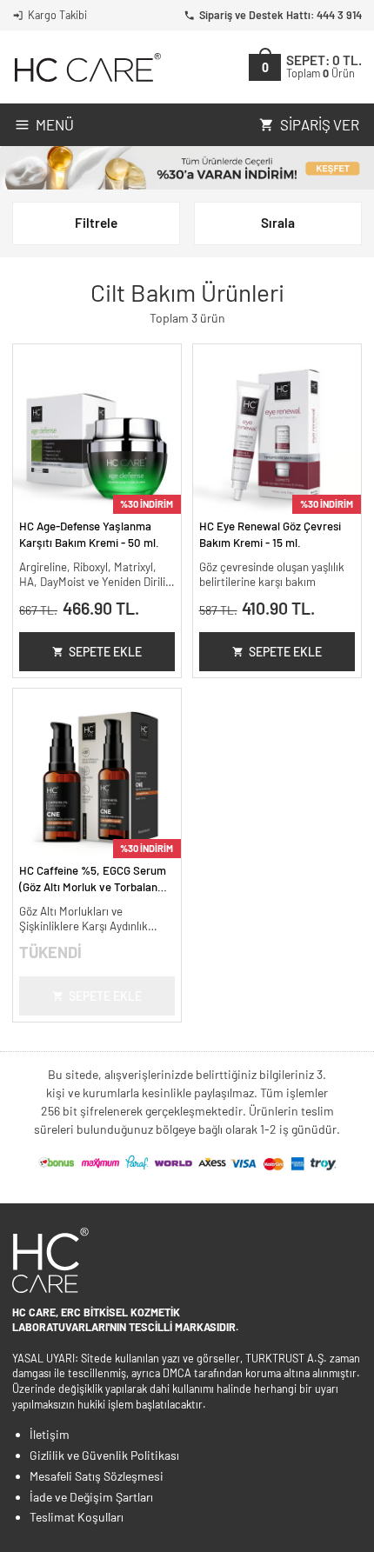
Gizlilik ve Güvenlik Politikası (104, 1455)
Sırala (278, 222)
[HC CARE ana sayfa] (86, 67)
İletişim (50, 1434)
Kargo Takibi (57, 15)
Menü (55, 124)
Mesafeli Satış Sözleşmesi (97, 1476)
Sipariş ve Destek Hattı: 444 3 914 (280, 15)
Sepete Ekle (105, 651)
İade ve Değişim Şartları (91, 1496)
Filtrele (96, 222)
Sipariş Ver (319, 124)
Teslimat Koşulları (77, 1516)
